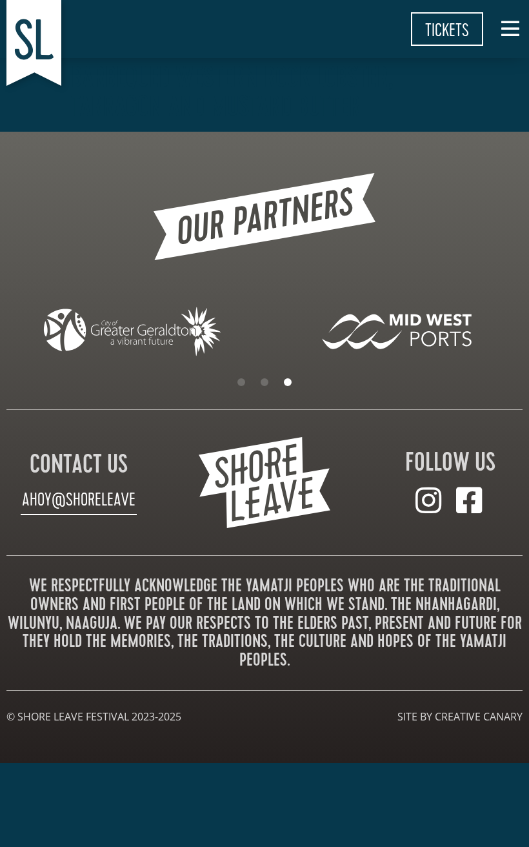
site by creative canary (460, 716)
